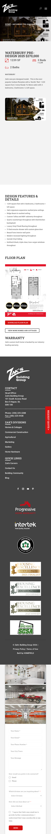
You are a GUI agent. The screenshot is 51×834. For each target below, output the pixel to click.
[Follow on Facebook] (18, 489)
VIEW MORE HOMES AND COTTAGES (22, 330)
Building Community (14, 473)
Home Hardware (12, 452)
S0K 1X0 (9, 405)
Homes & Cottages (13, 427)
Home (8, 24)
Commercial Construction (16, 432)
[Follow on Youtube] (28, 489)
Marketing (9, 442)
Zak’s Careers (11, 463)
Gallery (8, 447)
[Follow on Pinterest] (33, 489)
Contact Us (10, 468)
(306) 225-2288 (19, 413)
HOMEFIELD (29, 653)
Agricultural (10, 437)
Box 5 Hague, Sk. (12, 402)
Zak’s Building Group (14, 396)
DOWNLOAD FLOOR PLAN (18, 323)
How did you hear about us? (19, 802)
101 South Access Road (15, 399)
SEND (15, 828)
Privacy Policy (19, 649)
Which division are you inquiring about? (24, 791)
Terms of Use (32, 649)
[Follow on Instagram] (23, 489)
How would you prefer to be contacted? (23, 774)
